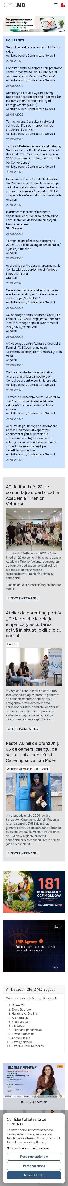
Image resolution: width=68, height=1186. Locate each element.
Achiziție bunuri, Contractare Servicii (30, 55)
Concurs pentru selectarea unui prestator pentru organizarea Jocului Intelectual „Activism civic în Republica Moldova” (34, 72)
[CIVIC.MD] (14, 5)
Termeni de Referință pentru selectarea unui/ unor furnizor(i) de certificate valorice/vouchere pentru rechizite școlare (33, 403)
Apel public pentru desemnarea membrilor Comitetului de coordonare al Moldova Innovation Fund (34, 270)
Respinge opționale (34, 1157)
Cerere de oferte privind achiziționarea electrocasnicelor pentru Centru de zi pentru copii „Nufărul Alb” (32, 294)
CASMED (12, 644)
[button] (63, 5)
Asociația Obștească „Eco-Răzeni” (28, 768)
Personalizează (34, 1166)
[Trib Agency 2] (34, 945)
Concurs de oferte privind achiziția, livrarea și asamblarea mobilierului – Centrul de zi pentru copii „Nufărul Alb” (31, 376)
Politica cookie (40, 1148)
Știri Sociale (14, 228)
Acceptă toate (34, 1175)
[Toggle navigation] (56, 5)
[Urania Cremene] (34, 1080)
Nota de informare (18, 1148)
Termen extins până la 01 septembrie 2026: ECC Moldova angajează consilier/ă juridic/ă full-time (33, 245)
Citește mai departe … (23, 598)
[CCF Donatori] (34, 892)
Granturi (11, 278)
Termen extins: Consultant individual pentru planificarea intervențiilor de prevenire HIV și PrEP (30, 126)
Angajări (11, 199)
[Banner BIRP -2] (34, 24)
